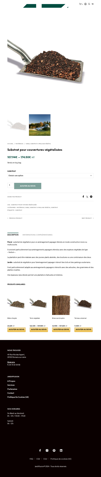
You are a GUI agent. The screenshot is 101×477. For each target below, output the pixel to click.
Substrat (11, 171)
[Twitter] (88, 197)
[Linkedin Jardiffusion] (61, 450)
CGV (38, 459)
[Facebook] (84, 197)
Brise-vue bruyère (58, 318)
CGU (45, 459)
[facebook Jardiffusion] (40, 450)
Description (12, 235)
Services (11, 385)
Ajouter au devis (27, 186)
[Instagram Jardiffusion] (47, 450)
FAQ (31, 459)
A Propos (11, 381)
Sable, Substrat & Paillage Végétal (38, 144)
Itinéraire (11, 362)
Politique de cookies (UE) (18, 397)
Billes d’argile (12, 318)
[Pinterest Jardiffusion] (54, 450)
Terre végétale (35, 318)
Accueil (10, 144)
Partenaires (12, 389)
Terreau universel (80, 318)
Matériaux (19, 144)
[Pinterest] (92, 197)
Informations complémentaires (37, 235)
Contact (10, 393)
